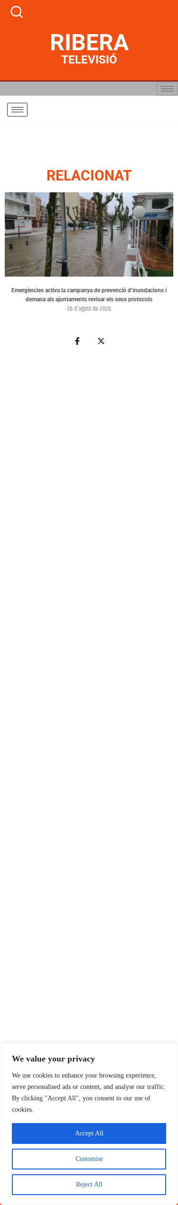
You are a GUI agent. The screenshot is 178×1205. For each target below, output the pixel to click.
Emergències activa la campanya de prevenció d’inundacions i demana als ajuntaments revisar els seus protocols (89, 295)
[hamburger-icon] (167, 89)
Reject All (89, 1184)
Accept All (89, 1133)
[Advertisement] (89, 753)
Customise (89, 1158)
